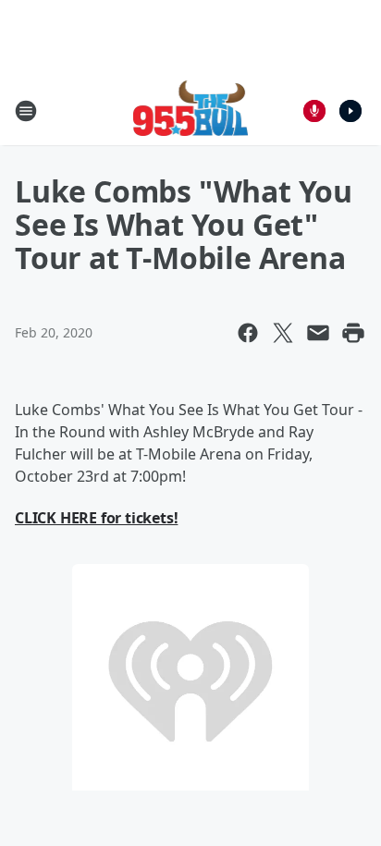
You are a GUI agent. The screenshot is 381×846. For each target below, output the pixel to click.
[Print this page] (353, 333)
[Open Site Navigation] (26, 111)
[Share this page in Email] (318, 333)
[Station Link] (191, 110)
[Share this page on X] (283, 333)
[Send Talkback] (314, 111)
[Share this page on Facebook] (248, 333)
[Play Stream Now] (350, 111)
